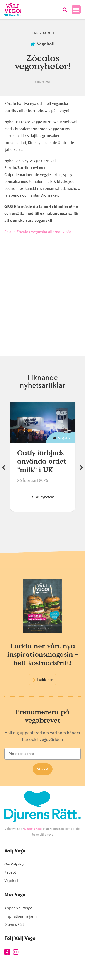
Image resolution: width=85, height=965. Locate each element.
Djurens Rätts (33, 829)
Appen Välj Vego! (18, 908)
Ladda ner (45, 679)
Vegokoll (47, 33)
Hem (34, 33)
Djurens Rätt (14, 924)
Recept (10, 872)
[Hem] (12, 9)
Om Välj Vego (14, 864)
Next (80, 467)
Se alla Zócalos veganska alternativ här (37, 231)
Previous (4, 467)
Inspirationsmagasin (20, 916)
